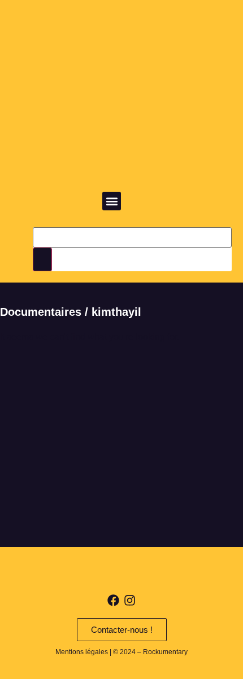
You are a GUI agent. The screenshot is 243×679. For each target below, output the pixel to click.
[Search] (42, 259)
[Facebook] (113, 600)
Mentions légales (81, 652)
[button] (111, 201)
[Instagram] (130, 600)
